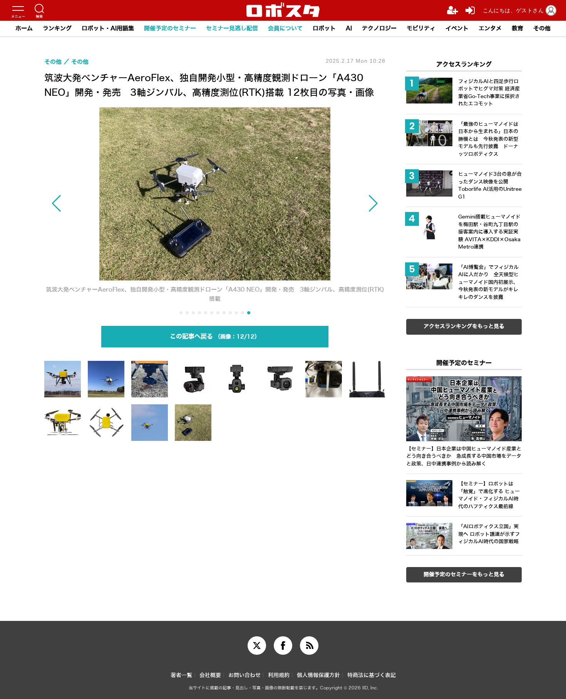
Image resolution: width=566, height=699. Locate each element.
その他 (542, 28)
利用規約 (279, 675)
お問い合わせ (244, 675)
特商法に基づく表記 (371, 675)
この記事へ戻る (212, 336)
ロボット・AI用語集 (108, 28)
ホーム (24, 28)
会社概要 (210, 675)
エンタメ (490, 28)
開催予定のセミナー (170, 28)
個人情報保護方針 (318, 675)
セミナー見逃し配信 (232, 28)
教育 (517, 28)
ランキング (57, 28)
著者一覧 (181, 675)
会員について (285, 28)
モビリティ (421, 28)
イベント (457, 28)
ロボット (324, 28)
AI (349, 28)
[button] (95, 203)
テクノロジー (379, 28)
